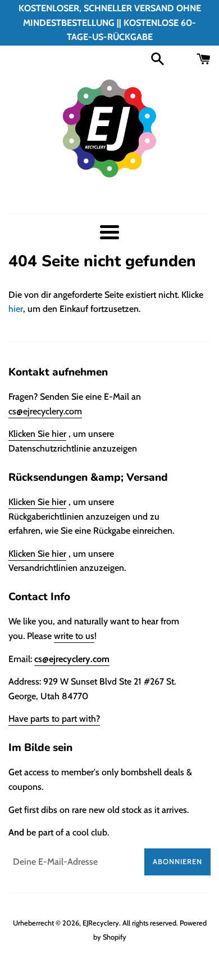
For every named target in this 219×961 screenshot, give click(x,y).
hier (15, 308)
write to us (74, 636)
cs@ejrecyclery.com (45, 411)
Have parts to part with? (54, 718)
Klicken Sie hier (37, 433)
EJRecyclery (101, 923)
